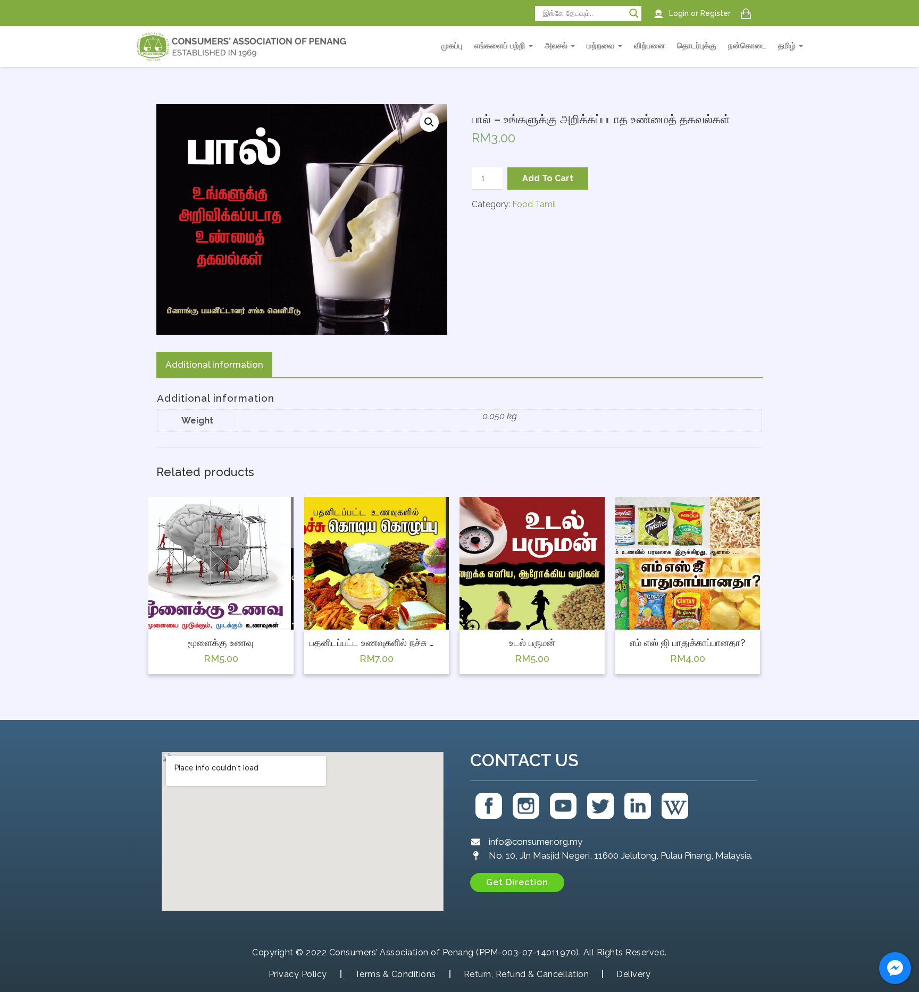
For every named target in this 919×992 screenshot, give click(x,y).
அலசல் (557, 45)
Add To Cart (547, 178)
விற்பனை (649, 45)
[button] (517, 882)
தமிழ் (788, 45)
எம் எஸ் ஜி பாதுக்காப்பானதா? (687, 643)
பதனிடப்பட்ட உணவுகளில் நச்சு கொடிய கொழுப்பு (377, 643)
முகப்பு (452, 45)
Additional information (214, 364)
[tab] (214, 365)
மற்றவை (602, 45)
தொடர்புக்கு (696, 45)
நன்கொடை (747, 45)
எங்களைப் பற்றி (501, 45)
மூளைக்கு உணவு (221, 643)
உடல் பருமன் (532, 643)
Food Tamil (534, 204)
